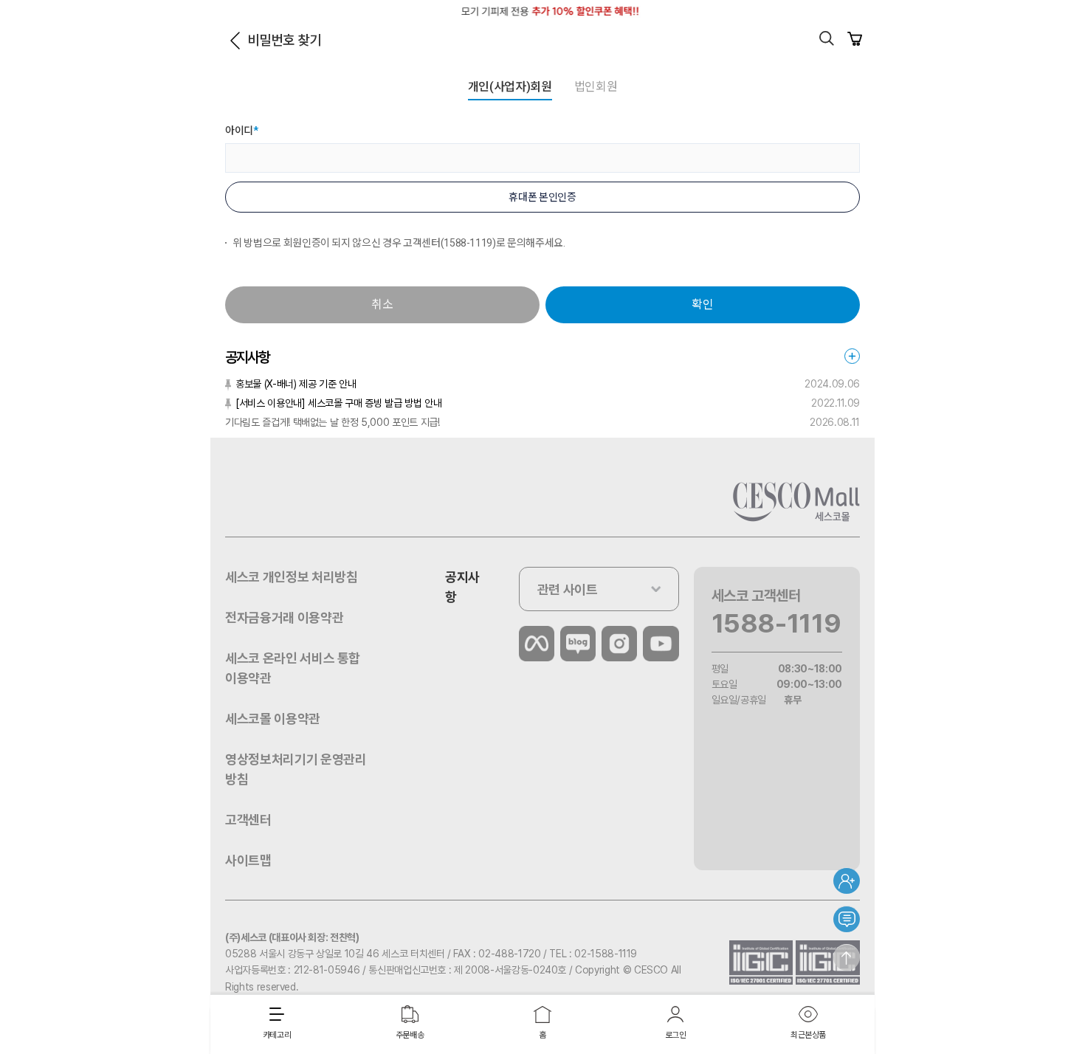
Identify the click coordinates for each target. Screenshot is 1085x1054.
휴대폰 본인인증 (542, 197)
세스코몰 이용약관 (272, 718)
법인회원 (596, 87)
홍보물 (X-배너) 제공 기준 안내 (295, 384)
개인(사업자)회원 (510, 87)
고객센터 (248, 819)
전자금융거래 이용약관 (284, 617)
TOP (846, 957)
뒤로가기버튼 (234, 40)
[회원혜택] (846, 880)
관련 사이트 (567, 589)
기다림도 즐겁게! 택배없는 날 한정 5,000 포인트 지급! (332, 422)
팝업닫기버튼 (854, 11)
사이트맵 (248, 860)
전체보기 (852, 356)
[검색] (826, 38)
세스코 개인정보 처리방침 (291, 577)
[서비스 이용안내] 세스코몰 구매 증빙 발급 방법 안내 (338, 403)
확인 (702, 304)
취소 (382, 304)
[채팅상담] (846, 919)
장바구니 (854, 38)
